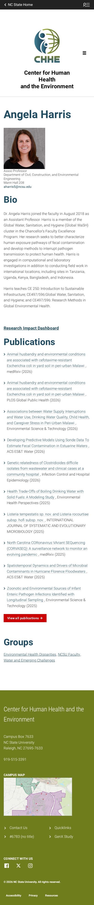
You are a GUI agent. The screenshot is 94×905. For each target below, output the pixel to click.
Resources (51, 895)
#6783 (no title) (22, 836)
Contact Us (18, 828)
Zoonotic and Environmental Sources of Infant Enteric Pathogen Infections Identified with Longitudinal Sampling (44, 594)
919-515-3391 (15, 759)
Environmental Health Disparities (30, 654)
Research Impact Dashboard (31, 328)
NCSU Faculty (69, 654)
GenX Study (64, 836)
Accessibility (13, 895)
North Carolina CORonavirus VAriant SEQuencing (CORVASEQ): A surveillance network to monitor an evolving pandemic (47, 548)
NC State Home (20, 4)
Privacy (33, 895)
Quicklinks (63, 828)
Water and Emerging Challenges (29, 660)
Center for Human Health (47, 79)
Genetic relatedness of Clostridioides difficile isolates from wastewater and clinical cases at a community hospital (45, 468)
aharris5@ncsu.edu (17, 186)
